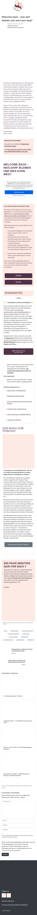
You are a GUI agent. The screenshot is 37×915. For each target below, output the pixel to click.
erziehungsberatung (27, 630)
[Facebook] (9, 895)
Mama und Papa (12, 25)
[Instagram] (4, 895)
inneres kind (25, 633)
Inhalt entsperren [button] (19, 192)
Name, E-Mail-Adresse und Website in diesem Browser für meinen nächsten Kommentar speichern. (17, 836)
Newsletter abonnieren (8, 901)
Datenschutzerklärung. (13, 850)
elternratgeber (14, 630)
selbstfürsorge (20, 639)
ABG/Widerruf (24, 904)
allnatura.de (10, 338)
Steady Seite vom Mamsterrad (16, 390)
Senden (5, 854)
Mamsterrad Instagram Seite (15, 396)
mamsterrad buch (8, 639)
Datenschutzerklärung (14, 904)
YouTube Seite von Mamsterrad (16, 409)
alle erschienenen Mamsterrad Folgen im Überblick (19, 371)
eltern (5, 630)
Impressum (5, 904)
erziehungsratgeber (13, 633)
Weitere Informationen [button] (19, 195)
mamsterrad (24, 636)
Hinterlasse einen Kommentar (15, 27)
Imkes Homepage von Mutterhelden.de (19, 414)
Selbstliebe (31, 639)
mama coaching (13, 636)
